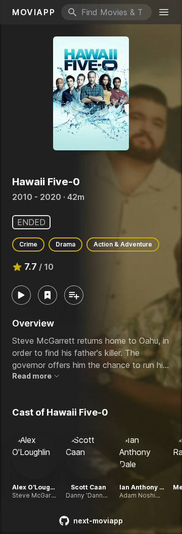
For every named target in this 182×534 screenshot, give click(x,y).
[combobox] (106, 12)
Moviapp (33, 12)
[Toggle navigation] (164, 12)
